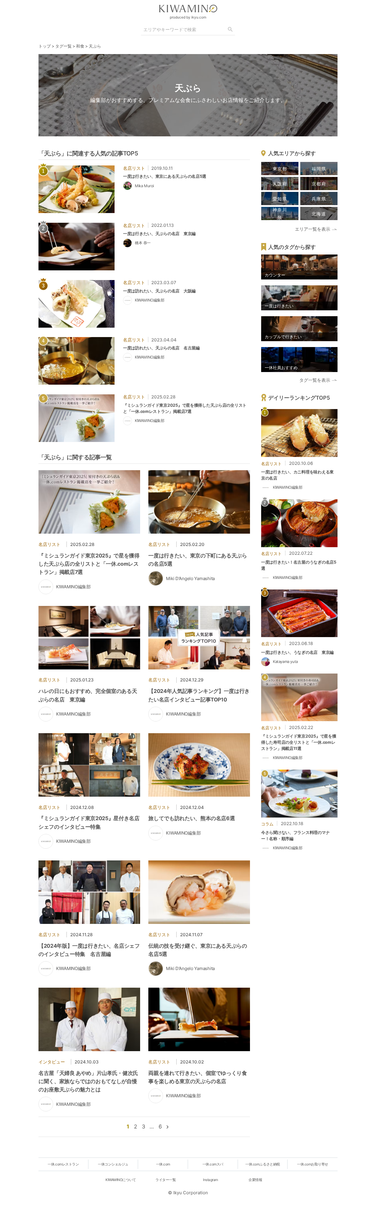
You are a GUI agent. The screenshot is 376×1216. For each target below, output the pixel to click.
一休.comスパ (212, 1164)
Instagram (210, 1180)
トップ (44, 45)
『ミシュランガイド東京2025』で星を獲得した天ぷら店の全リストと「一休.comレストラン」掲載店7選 (89, 563)
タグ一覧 (63, 45)
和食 (80, 45)
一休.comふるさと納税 (262, 1164)
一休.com (163, 1164)
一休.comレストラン (63, 1164)
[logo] (188, 8)
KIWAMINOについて (120, 1180)
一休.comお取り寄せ (312, 1164)
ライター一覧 (165, 1180)
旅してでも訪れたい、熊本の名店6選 (191, 818)
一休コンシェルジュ (113, 1164)
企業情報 (255, 1180)
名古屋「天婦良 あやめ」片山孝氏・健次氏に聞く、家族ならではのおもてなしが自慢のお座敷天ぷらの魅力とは (88, 1081)
